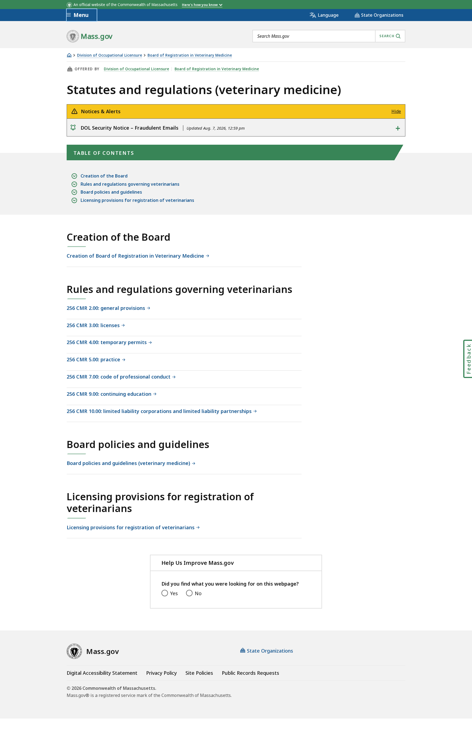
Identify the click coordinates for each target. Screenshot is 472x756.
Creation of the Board (104, 176)
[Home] (69, 55)
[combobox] (328, 36)
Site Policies (199, 673)
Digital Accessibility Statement (102, 673)
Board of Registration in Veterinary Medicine (190, 55)
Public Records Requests (250, 673)
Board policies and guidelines (111, 192)
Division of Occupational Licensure (109, 55)
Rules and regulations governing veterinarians (130, 184)
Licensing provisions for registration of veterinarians (137, 200)
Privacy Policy (161, 673)
